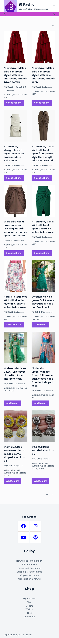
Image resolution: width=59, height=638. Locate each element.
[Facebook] (23, 526)
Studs (6, 475)
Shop (29, 602)
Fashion (23, 95)
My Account (29, 598)
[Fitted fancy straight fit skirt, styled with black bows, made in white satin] (15, 126)
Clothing (8, 95)
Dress (16, 95)
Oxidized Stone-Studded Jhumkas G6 (43, 450)
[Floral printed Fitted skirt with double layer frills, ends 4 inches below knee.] (15, 276)
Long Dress (37, 319)
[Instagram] (35, 526)
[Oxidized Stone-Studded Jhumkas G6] (43, 426)
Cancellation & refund (29, 578)
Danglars (15, 470)
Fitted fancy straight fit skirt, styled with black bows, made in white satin (14, 153)
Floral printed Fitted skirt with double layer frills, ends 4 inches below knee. (15, 302)
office (23, 473)
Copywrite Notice (29, 575)
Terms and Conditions (29, 568)
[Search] (5, 14)
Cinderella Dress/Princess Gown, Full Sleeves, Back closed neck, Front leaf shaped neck (43, 377)
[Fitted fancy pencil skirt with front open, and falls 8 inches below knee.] (43, 201)
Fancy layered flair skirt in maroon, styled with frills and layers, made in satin (43, 75)
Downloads (29, 616)
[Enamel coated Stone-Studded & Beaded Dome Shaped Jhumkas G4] (15, 426)
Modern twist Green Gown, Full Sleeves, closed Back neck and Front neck (15, 374)
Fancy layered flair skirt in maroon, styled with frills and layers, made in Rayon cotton (15, 75)
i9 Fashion (28, 4)
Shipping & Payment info (29, 571)
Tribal (41, 468)
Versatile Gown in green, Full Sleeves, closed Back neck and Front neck (43, 302)
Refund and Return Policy (29, 560)
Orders (29, 605)
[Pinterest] (35, 537)
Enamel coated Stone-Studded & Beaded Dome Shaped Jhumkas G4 (14, 454)
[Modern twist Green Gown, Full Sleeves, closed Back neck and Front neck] (15, 347)
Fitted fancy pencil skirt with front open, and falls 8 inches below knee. (43, 227)
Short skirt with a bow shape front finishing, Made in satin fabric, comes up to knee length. (15, 228)
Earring (7, 473)
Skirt (6, 97)
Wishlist (29, 609)
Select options (14, 102)
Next (48, 495)
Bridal (7, 470)
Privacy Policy (29, 564)
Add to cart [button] (40, 324)
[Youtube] (23, 537)
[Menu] (54, 6)
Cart (29, 613)
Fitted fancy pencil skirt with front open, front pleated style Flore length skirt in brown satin (43, 153)
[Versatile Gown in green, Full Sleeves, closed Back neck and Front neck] (43, 276)
